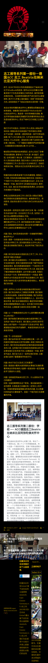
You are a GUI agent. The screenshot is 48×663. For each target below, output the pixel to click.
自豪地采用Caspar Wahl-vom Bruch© (10, 609)
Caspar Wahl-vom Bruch (30, 528)
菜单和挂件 (41, 20)
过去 (8, 530)
